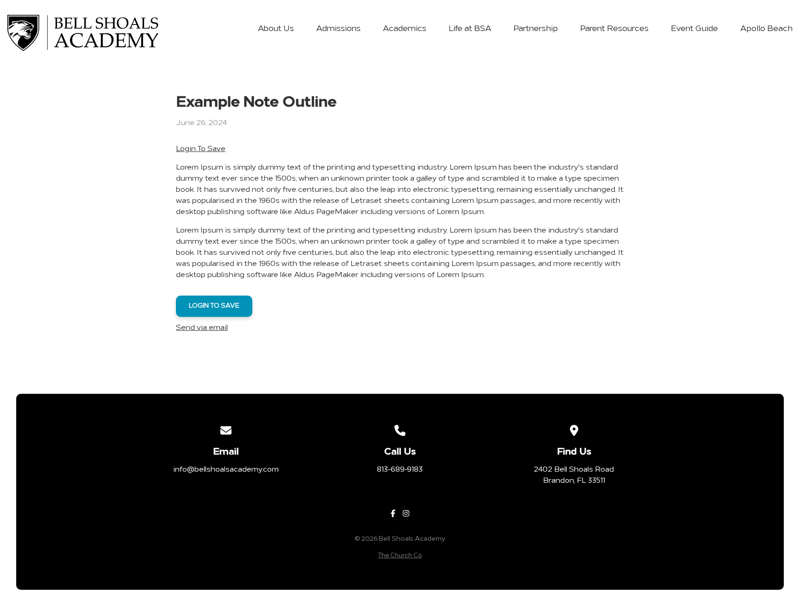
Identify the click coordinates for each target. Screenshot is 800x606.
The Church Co (400, 556)
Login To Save (200, 149)
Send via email (202, 328)
